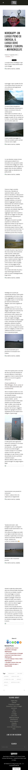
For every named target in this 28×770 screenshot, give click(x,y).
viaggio (5, 685)
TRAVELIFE (14, 725)
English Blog (14, 700)
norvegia (6, 682)
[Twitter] (10, 642)
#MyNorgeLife (11, 673)
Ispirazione (14, 708)
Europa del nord (15, 676)
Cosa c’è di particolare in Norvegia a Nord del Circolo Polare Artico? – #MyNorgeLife (14, 655)
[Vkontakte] (18, 642)
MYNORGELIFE (14, 719)
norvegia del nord (15, 682)
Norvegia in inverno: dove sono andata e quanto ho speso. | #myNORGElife (13, 664)
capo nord (19, 673)
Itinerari (14, 712)
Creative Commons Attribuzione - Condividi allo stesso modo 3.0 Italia (14, 758)
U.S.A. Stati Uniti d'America (14, 727)
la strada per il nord (9, 679)
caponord (6, 676)
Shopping (14, 723)
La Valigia (14, 714)
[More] (20, 642)
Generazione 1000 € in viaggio (14, 706)
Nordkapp (19, 679)
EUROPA (8, 56)
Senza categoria (14, 721)
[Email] (15, 642)
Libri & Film (14, 715)
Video (14, 729)
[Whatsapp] (13, 642)
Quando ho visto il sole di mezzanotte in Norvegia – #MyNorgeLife (11, 649)
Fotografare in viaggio (14, 704)
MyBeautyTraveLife (14, 717)
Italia (14, 710)
